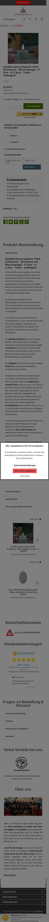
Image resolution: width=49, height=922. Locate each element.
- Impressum (24, 475)
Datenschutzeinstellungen (25, 465)
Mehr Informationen (24, 458)
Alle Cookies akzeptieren (25, 470)
